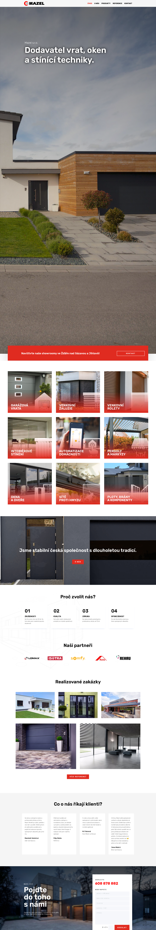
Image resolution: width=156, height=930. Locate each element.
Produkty (105, 3)
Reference (117, 3)
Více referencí (78, 777)
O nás (96, 3)
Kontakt (128, 3)
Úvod (89, 3)
